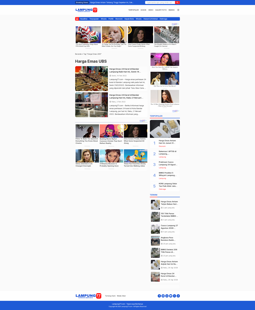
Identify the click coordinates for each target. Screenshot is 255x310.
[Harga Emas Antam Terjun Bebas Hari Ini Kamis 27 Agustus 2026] (155, 205)
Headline (83, 19)
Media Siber (121, 296)
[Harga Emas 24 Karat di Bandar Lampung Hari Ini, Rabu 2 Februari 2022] (91, 104)
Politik (111, 19)
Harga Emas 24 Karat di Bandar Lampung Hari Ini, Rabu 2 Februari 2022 (125, 98)
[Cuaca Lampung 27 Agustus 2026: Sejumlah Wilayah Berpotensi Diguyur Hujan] (155, 229)
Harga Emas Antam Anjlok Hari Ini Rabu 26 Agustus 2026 (169, 264)
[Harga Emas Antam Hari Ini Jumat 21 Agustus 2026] (165, 129)
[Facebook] (159, 296)
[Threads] (167, 296)
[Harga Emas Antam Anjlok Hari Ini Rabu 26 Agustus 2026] (155, 265)
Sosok (143, 10)
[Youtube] (170, 296)
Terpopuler (133, 10)
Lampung (162, 157)
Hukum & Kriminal (151, 19)
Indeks (172, 10)
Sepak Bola (129, 19)
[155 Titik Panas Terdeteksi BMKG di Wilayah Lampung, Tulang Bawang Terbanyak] (155, 217)
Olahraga (163, 19)
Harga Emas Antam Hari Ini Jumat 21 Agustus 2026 (167, 143)
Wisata (103, 19)
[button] (177, 2)
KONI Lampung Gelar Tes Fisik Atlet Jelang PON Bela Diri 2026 (168, 186)
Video (150, 10)
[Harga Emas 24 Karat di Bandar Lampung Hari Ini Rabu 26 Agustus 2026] (155, 277)
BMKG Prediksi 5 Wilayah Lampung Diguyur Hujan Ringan (168, 175)
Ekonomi (119, 19)
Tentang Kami (110, 296)
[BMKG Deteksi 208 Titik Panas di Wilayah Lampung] (155, 253)
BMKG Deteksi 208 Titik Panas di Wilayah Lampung (169, 252)
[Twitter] (174, 296)
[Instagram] (163, 296)
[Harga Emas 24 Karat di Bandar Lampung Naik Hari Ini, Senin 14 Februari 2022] (91, 78)
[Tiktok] (178, 296)
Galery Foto (161, 10)
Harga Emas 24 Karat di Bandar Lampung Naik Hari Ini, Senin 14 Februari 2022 (124, 72)
